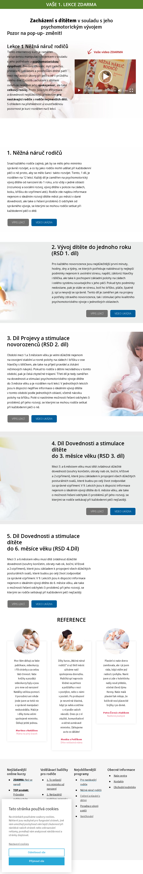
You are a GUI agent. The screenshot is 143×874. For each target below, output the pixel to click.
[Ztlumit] (119, 90)
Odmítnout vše (37, 852)
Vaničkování (86, 816)
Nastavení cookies (19, 844)
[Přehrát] (79, 90)
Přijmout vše (36, 861)
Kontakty (119, 781)
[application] (105, 76)
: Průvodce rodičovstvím (21, 795)
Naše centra (120, 775)
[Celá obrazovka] (131, 90)
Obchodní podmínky (125, 787)
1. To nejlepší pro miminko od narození (55, 784)
